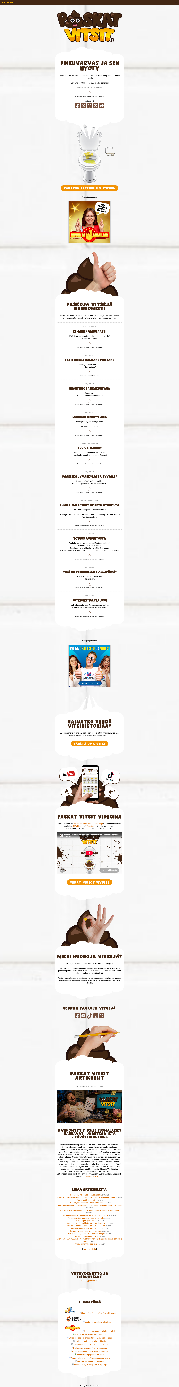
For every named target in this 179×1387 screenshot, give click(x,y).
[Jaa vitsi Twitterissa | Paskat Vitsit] (83, 107)
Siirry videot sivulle (89, 882)
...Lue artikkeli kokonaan (93, 1176)
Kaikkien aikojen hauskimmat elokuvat (86, 1231)
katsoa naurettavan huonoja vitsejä (88, 824)
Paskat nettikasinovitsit (85, 1200)
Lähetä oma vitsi (89, 743)
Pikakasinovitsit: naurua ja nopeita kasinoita (86, 1218)
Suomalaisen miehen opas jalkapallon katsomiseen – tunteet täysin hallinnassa (89, 1205)
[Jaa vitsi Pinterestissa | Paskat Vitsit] (95, 107)
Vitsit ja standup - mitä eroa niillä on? (86, 1228)
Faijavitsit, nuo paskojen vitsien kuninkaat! (86, 1203)
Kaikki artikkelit (89, 1249)
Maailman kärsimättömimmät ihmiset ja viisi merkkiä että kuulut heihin (86, 1197)
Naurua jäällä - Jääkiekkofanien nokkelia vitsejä (85, 1223)
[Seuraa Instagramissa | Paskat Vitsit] (95, 1017)
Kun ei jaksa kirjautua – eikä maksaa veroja (86, 1234)
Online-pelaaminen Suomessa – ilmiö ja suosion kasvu (85, 1215)
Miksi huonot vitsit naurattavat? (86, 1236)
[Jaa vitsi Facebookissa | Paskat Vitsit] (77, 107)
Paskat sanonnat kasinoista (86, 1244)
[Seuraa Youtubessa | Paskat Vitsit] (83, 1017)
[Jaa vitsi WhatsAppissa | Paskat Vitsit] (89, 107)
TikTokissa (77, 826)
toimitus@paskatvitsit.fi (89, 1281)
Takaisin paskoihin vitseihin (89, 188)
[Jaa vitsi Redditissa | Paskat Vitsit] (101, 107)
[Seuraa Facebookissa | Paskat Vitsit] (77, 1017)
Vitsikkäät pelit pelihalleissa (86, 1221)
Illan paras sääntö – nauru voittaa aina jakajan (86, 1226)
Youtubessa (91, 826)
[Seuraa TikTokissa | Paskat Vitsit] (89, 1017)
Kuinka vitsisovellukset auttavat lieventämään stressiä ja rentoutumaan (89, 1210)
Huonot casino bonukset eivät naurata (86, 1195)
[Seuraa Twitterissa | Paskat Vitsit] (101, 1017)
